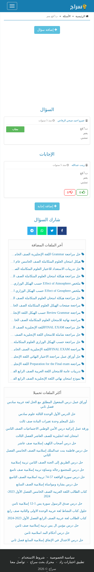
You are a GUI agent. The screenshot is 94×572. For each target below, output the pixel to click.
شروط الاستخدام (33, 557)
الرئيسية (81, 16)
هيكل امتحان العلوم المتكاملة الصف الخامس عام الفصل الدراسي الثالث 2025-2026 (45, 261)
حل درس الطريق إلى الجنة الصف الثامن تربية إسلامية (47, 462)
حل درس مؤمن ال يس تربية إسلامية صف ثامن (47, 525)
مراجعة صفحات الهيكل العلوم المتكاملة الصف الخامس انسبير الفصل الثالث (45, 305)
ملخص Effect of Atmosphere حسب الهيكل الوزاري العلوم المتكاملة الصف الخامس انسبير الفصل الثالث (45, 283)
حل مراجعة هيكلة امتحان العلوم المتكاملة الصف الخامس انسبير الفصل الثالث (45, 276)
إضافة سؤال (46, 30)
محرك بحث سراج (42, 562)
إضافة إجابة (46, 206)
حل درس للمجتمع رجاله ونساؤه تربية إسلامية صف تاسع (47, 469)
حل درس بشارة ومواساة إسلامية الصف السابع (47, 484)
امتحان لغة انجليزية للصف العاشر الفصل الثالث (47, 436)
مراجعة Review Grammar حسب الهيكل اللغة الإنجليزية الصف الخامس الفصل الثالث (45, 312)
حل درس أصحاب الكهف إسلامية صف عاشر (47, 443)
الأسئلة (66, 16)
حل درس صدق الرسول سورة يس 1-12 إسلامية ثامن (47, 503)
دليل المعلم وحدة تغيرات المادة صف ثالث (47, 421)
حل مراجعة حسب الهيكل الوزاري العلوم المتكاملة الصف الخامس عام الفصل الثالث (45, 342)
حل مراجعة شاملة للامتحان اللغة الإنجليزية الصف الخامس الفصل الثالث (45, 334)
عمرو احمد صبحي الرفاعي (71, 120)
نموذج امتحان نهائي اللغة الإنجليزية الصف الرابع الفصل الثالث (45, 378)
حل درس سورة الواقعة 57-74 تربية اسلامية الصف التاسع (47, 477)
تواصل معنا (17, 562)
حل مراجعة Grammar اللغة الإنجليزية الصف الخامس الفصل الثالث (45, 254)
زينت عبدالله (78, 165)
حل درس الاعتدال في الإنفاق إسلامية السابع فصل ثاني (47, 540)
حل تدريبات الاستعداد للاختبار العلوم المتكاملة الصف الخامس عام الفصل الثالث (45, 269)
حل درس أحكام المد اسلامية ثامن (47, 533)
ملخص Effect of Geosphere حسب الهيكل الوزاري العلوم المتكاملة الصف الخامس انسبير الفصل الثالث (45, 291)
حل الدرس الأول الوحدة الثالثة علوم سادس (47, 414)
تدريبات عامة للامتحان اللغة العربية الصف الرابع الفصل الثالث (45, 371)
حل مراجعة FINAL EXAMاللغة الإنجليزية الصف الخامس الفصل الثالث (45, 327)
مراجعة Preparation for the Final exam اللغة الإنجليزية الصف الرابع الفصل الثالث (45, 364)
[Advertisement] (47, 68)
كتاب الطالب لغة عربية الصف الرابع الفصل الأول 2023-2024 (47, 518)
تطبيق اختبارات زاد (71, 562)
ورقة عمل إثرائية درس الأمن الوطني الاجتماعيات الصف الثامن (47, 428)
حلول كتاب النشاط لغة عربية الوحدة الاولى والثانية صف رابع (47, 511)
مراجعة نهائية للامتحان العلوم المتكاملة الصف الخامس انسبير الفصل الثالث (45, 320)
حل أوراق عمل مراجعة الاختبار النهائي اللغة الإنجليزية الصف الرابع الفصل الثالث (45, 356)
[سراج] (78, 6)
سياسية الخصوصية (62, 557)
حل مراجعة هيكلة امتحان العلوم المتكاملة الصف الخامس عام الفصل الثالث (45, 298)
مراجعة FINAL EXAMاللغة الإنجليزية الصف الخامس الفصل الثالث (45, 349)
